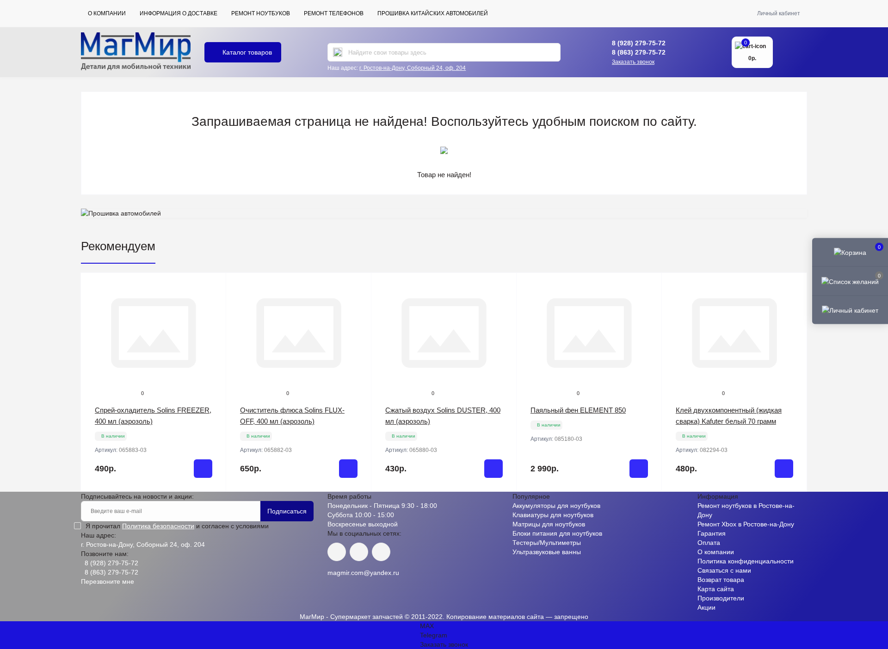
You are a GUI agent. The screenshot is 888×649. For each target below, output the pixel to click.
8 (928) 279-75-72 (639, 43)
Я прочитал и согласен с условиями (177, 526)
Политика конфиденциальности (745, 561)
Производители (720, 598)
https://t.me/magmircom (359, 552)
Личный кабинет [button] (778, 13)
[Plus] (196, 505)
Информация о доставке (178, 13)
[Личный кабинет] (850, 309)
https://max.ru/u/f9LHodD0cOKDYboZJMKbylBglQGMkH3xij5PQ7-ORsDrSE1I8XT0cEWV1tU (381, 552)
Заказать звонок (633, 62)
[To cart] (203, 468)
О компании (107, 13)
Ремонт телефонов (334, 13)
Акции (706, 607)
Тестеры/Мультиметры (546, 542)
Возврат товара (720, 579)
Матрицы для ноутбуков (548, 524)
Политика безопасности (158, 526)
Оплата (708, 542)
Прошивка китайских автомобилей (432, 13)
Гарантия (711, 533)
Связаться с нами (724, 570)
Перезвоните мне (107, 581)
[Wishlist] (212, 304)
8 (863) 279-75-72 (639, 52)
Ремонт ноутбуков (260, 13)
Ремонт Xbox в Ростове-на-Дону (745, 524)
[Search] (337, 52)
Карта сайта (715, 589)
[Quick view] (212, 287)
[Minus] (110, 505)
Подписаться (287, 511)
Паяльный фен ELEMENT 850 (578, 410)
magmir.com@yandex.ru (363, 572)
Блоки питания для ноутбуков (557, 533)
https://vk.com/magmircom (336, 552)
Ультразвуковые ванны (546, 552)
